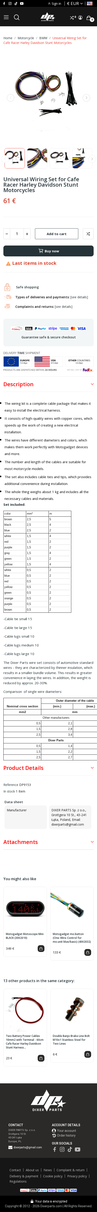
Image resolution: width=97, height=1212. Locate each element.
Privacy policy (77, 1176)
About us (32, 1170)
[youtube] (21, 3)
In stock (9, 791)
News (48, 1170)
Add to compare (88, 233)
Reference (10, 785)
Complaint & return (71, 1170)
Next (86, 98)
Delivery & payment (23, 1176)
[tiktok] (16, 3)
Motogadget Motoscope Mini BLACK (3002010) (25, 936)
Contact (15, 1170)
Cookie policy (52, 1176)
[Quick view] (25, 908)
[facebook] (4, 3)
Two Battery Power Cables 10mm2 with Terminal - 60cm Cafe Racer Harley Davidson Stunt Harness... (25, 1041)
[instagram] (10, 3)
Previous (10, 98)
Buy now (52, 251)
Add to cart (57, 233)
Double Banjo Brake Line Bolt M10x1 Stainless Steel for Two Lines (71, 1040)
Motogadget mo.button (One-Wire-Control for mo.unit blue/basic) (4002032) (72, 938)
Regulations (18, 1181)
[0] (88, 17)
